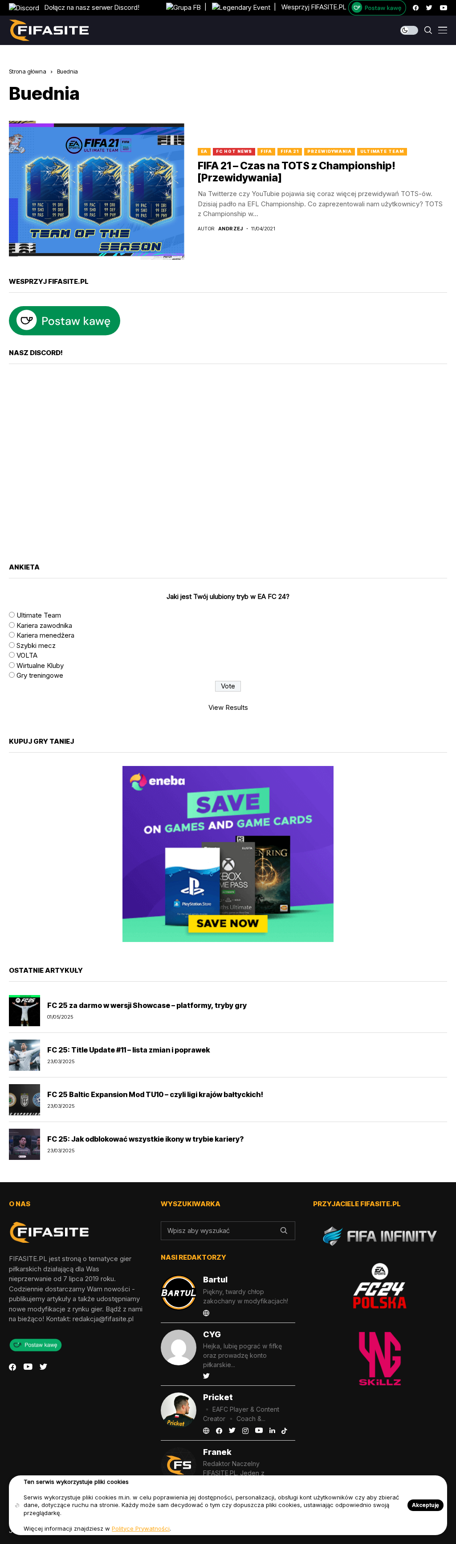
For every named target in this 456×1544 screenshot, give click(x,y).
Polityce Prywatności (141, 1528)
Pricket (218, 1397)
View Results (228, 707)
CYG (212, 1334)
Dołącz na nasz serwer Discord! (89, 7)
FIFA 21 (290, 151)
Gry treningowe (39, 675)
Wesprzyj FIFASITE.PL (313, 7)
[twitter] (429, 7)
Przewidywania (329, 151)
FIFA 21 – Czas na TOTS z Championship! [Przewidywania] (296, 172)
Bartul (215, 1279)
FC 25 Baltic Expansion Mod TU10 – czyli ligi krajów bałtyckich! (155, 1094)
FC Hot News (234, 151)
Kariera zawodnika (44, 625)
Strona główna (27, 71)
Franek (217, 1452)
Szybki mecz (36, 645)
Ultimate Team (382, 151)
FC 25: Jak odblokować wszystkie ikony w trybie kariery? (145, 1138)
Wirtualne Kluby (40, 665)
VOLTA (26, 655)
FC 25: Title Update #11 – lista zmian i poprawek (128, 1049)
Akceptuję (425, 1505)
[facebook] (416, 8)
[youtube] (443, 7)
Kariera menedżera (45, 635)
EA (204, 151)
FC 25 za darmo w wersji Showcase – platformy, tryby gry (147, 1005)
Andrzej (230, 229)
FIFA (266, 151)
